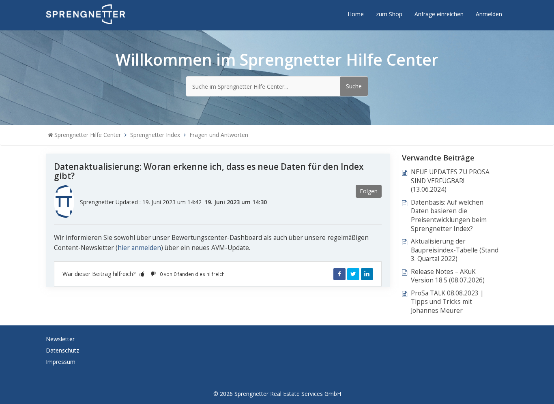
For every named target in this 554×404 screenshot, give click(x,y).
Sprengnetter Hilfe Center (87, 135)
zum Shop (389, 14)
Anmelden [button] (489, 14)
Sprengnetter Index (155, 135)
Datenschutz (62, 350)
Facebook (339, 274)
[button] (142, 273)
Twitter (353, 274)
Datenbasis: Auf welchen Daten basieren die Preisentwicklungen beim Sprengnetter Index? (449, 215)
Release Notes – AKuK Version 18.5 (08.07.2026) (448, 276)
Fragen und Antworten (218, 135)
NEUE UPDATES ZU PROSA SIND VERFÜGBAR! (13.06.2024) (450, 181)
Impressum (60, 362)
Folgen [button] (369, 191)
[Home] (85, 13)
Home (356, 14)
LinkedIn (367, 274)
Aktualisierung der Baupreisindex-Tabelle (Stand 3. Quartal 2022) (454, 250)
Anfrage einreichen (439, 14)
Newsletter (60, 339)
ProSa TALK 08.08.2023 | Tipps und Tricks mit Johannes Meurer (447, 302)
